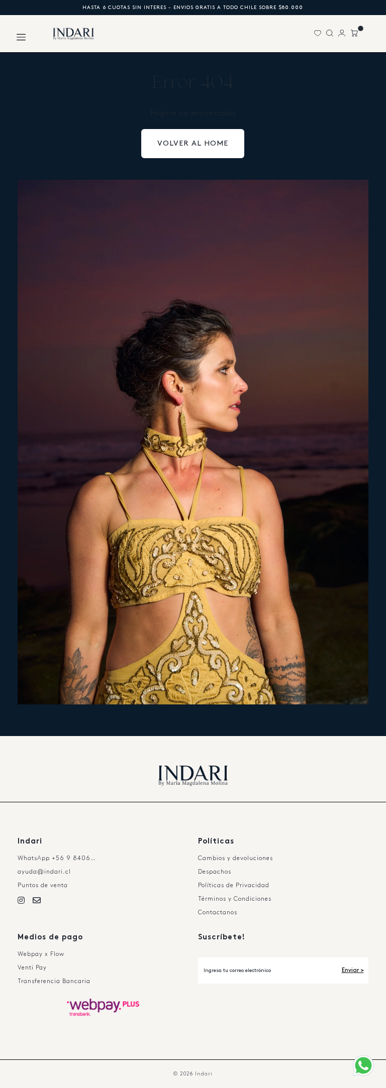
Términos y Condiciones (234, 899)
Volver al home (192, 143)
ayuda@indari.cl (44, 872)
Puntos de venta (43, 885)
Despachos (214, 872)
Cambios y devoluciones (235, 858)
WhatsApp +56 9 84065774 (61, 858)
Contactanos (217, 912)
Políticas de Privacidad (233, 885)
